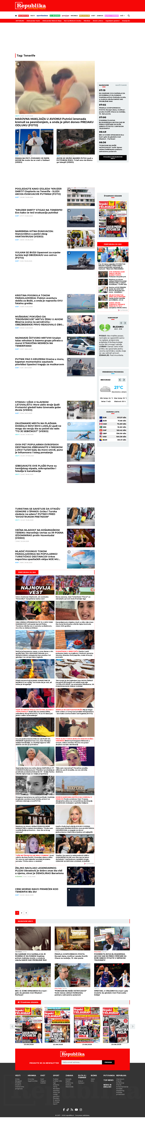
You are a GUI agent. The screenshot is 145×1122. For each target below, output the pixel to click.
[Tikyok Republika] (68, 1109)
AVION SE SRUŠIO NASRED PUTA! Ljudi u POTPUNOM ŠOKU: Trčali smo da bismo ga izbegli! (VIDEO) (75, 160)
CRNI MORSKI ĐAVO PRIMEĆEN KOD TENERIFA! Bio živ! (36, 890)
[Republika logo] (30, 5)
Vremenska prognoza (19, 1088)
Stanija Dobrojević (129, 21)
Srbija (17, 1079)
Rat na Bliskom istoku (72, 21)
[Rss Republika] (72, 1109)
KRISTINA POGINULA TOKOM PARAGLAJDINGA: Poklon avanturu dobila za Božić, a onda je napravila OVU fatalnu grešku (39, 299)
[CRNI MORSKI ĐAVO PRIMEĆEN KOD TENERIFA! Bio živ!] (81, 897)
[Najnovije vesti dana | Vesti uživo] (55, 16)
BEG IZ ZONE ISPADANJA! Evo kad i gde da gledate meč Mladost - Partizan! (111, 137)
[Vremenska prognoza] (105, 389)
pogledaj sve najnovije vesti (112, 157)
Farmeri (81, 1083)
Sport (56, 1076)
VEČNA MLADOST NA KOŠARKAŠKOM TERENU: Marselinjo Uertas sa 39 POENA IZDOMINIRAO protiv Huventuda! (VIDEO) (39, 534)
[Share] (18, 64)
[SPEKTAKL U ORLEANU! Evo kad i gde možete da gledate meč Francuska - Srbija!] (112, 975)
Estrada (68, 1079)
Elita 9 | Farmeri (82, 1077)
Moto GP (56, 1092)
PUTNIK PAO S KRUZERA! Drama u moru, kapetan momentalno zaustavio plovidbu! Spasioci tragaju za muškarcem (39, 362)
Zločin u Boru (98, 21)
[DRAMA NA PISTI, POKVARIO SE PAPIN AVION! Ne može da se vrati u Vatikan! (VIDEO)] (34, 141)
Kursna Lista (112, 412)
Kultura (68, 1085)
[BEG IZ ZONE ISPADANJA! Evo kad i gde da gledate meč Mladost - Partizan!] (33, 975)
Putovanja (109, 1076)
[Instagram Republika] (81, 1109)
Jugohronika (32, 1081)
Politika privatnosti (120, 1093)
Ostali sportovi (56, 1095)
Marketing (120, 1091)
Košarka (18, 876)
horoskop (113, 318)
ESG (92, 1081)
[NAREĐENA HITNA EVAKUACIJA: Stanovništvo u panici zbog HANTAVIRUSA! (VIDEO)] (81, 239)
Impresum (120, 1079)
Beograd (106, 380)
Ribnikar (87, 21)
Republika (121, 1076)
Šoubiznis (69, 1083)
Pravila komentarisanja (122, 1086)
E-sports (56, 1100)
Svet (93, 15)
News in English (107, 1086)
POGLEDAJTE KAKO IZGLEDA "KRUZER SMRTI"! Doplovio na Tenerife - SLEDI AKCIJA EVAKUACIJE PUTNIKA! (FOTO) (38, 191)
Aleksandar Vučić (33, 21)
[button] (121, 323)
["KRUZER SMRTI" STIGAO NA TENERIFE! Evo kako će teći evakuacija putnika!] (81, 218)
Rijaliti (68, 1081)
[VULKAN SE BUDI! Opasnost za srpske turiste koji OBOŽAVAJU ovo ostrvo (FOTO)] (81, 260)
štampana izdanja (29, 1002)
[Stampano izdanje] (113, 219)
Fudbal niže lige (57, 1082)
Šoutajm (56, 1098)
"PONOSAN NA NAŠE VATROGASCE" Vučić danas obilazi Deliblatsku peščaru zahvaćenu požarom (110, 148)
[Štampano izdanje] (28, 1025)
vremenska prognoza (113, 372)
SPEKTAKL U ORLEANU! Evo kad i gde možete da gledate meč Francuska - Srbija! (111, 993)
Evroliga (56, 1102)
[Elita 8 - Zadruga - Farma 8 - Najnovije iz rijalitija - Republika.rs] (112, 16)
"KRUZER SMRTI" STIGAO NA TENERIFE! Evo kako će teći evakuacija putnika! (38, 211)
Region (43, 1081)
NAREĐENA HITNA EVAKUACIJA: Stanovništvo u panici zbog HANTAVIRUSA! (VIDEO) (34, 234)
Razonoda (69, 1087)
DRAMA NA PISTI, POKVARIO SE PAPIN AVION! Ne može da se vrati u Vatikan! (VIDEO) (32, 160)
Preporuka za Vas (27, 572)
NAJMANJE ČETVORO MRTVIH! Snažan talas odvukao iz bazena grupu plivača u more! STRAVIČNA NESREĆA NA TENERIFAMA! (39, 342)
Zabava (100, 15)
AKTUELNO (20, 21)
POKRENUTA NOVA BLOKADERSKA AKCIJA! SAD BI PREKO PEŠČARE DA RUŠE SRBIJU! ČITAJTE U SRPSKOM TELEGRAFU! (112, 124)
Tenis (55, 1087)
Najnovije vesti (25, 921)
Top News (108, 1080)
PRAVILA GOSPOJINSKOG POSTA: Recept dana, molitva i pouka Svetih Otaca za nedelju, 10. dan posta (112, 111)
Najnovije (104, 85)
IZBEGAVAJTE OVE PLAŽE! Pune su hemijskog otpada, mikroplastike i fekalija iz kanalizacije (36, 468)
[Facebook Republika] (64, 1109)
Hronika (74, 15)
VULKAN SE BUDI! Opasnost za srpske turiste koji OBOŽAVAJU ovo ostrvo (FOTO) (38, 255)
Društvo (18, 1085)
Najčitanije (121, 85)
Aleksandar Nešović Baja (51, 21)
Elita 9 (80, 1081)
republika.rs (70, 1115)
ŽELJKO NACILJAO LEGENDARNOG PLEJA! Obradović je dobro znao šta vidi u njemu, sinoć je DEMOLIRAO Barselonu (39, 871)
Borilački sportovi (56, 1090)
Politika (97, 952)
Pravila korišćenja (120, 1082)
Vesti (32, 15)
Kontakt (119, 1089)
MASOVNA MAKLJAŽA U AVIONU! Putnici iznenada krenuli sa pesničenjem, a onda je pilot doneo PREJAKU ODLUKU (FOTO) (54, 122)
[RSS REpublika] (77, 1109)
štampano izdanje (113, 196)
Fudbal (55, 1079)
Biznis (94, 1076)
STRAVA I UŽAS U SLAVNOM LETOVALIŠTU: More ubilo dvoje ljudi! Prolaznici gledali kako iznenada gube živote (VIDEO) (38, 406)
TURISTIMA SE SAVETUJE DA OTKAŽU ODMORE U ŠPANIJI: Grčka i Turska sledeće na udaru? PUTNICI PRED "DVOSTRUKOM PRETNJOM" (37, 512)
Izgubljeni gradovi (113, 21)
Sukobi (43, 1083)
